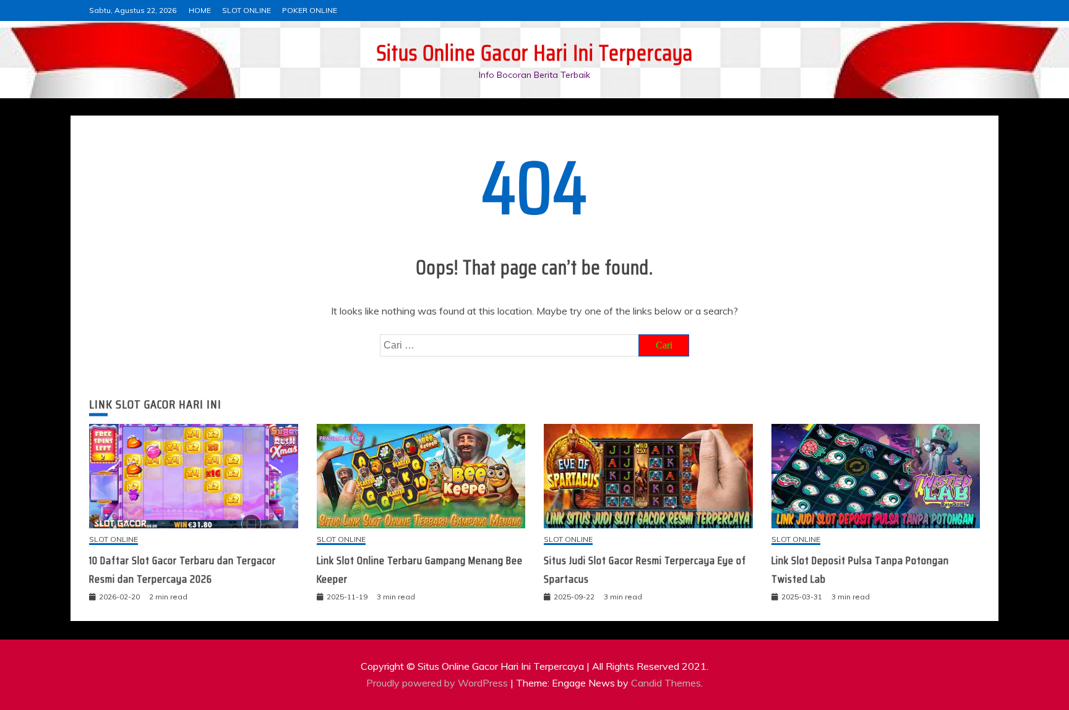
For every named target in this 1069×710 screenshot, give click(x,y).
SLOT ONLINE (246, 10)
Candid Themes (666, 683)
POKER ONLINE (309, 10)
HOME (200, 10)
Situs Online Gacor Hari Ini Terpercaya (535, 52)
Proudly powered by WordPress (438, 683)
